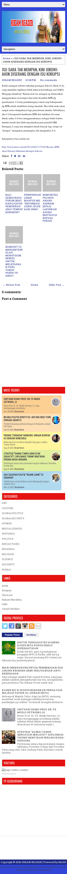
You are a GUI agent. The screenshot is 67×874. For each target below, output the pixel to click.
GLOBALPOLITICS (12, 513)
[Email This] (10, 163)
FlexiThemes (16, 867)
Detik (5, 585)
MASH (62, 862)
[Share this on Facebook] (11, 156)
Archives (31, 635)
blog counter (13, 773)
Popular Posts (12, 635)
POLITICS (7, 538)
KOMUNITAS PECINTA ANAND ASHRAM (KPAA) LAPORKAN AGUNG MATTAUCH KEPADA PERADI (50, 207)
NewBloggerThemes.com (54, 867)
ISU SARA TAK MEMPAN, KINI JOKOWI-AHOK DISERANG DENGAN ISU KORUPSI (31, 71)
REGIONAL (8, 549)
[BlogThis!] (14, 163)
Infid (4, 604)
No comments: (49, 80)
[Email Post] (4, 162)
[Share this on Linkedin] (24, 156)
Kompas (7, 590)
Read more (19, 411)
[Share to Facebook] (21, 163)
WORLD (6, 569)
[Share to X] (18, 163)
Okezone (7, 595)
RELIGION (8, 554)
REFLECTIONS (10, 544)
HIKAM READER (32, 862)
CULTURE (7, 508)
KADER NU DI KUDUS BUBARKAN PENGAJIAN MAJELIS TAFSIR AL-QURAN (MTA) (32, 691)
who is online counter (6, 773)
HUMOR (7, 523)
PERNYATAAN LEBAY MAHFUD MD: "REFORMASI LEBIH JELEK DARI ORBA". (32, 202)
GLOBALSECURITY (13, 518)
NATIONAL (8, 533)
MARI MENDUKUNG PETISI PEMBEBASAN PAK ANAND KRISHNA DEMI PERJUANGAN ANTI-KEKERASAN (32, 670)
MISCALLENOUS (12, 528)
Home (6, 58)
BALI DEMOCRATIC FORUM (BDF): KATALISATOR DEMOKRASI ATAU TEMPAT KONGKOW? (14, 203)
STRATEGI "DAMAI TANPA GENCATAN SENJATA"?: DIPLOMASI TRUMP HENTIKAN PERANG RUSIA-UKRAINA (24, 456)
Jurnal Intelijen (11, 608)
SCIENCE (7, 559)
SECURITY (8, 564)
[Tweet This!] (15, 156)
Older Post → (56, 284)
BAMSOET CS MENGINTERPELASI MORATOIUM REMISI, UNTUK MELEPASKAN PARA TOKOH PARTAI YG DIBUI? (14, 261)
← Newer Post (11, 284)
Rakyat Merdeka (12, 599)
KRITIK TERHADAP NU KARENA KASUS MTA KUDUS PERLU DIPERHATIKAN (38, 645)
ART (4, 503)
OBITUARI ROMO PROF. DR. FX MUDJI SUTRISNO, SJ (36, 711)
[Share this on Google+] (19, 156)
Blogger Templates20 (41, 869)
